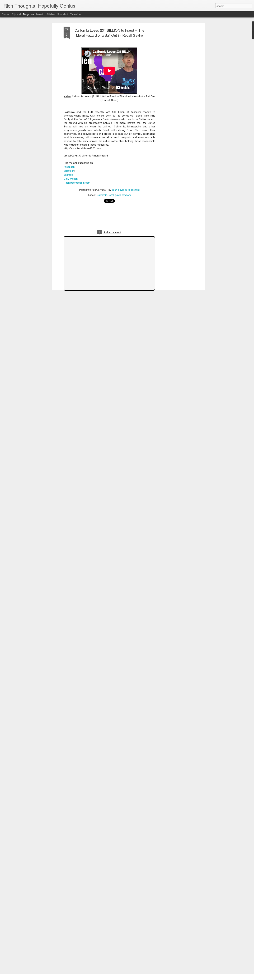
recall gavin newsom (120, 195)
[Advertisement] (174, 81)
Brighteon (69, 170)
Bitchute (68, 174)
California (102, 195)
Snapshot (62, 14)
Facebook (69, 166)
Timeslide (75, 14)
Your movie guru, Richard (126, 189)
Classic (6, 14)
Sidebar (50, 14)
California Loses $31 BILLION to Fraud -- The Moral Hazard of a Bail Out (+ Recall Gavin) (109, 33)
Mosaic (40, 14)
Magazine (28, 14)
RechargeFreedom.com (77, 182)
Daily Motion (71, 178)
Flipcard (16, 14)
